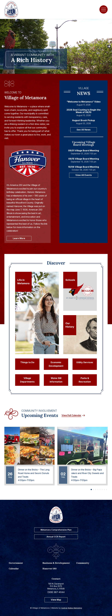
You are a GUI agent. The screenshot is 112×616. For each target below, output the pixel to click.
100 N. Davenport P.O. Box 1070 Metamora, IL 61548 (56, 586)
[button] (91, 489)
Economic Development (56, 364)
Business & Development (56, 563)
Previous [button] (3, 46)
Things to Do (27, 362)
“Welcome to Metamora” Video (84, 102)
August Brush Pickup (83, 120)
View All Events (83, 175)
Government (16, 563)
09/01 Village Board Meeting (83, 150)
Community (82, 563)
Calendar (14, 568)
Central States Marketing (71, 608)
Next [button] (109, 46)
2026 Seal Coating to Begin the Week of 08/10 (84, 111)
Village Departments (27, 380)
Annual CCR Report (56, 536)
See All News (84, 129)
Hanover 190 (49, 568)
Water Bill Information (56, 380)
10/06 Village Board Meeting (83, 167)
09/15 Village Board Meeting (83, 159)
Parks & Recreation (85, 380)
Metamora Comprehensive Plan (56, 530)
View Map (56, 599)
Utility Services (84, 362)
